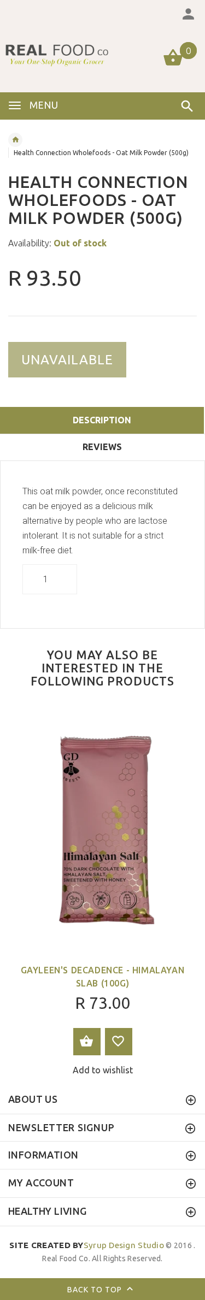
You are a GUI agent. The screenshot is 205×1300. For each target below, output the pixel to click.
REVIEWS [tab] (102, 447)
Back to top (95, 1289)
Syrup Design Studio (86, 1245)
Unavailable (67, 359)
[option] (102, 893)
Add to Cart (87, 1041)
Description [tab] (102, 420)
